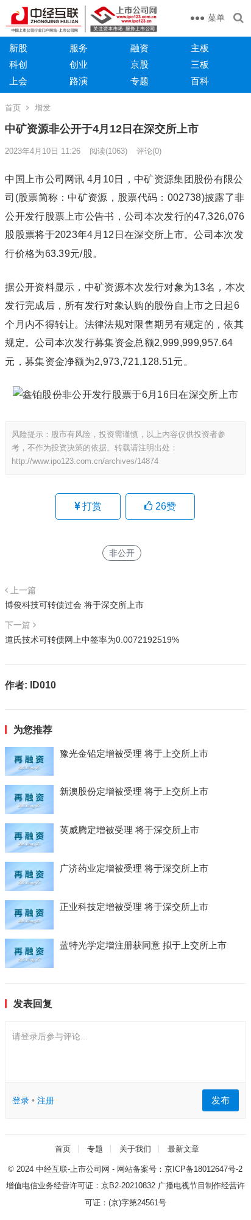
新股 (18, 48)
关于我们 (135, 1148)
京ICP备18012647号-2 (203, 1169)
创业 (78, 64)
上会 (18, 81)
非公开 (122, 553)
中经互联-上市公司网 (73, 1169)
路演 (78, 81)
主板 (200, 48)
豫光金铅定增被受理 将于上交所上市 (134, 753)
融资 (139, 48)
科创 (18, 64)
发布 (220, 1100)
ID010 (43, 685)
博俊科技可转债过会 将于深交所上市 (74, 605)
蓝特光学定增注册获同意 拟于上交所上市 (143, 945)
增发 (43, 107)
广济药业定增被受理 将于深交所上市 (134, 868)
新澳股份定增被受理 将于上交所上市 (134, 791)
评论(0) (148, 151)
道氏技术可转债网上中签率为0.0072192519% (92, 639)
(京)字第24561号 (137, 1202)
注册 (45, 1100)
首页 (13, 107)
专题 (139, 81)
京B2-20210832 (128, 1185)
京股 (139, 64)
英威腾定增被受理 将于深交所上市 (129, 830)
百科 (200, 81)
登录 (20, 1100)
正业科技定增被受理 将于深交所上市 (134, 906)
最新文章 (183, 1148)
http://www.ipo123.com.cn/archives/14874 (85, 461)
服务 (78, 48)
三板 (200, 64)
